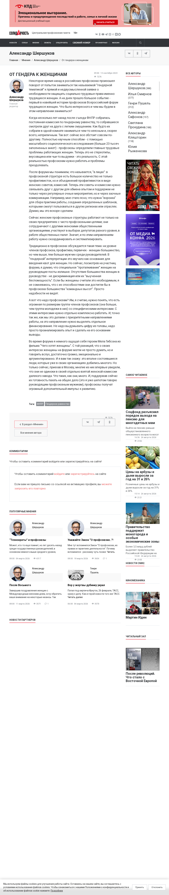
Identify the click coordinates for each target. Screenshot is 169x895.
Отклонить (157, 887)
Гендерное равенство (57, 404)
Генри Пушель (139, 103)
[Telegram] (146, 53)
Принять (139, 887)
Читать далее (75, 597)
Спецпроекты (62, 43)
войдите (59, 474)
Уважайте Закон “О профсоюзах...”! (90, 539)
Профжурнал (101, 43)
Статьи (25, 43)
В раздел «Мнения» (32, 424)
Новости (13, 43)
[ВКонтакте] (129, 53)
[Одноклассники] (137, 53)
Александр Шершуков (46, 60)
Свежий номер (81, 42)
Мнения (36, 43)
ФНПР (40, 404)
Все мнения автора (30, 432)
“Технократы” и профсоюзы (27, 539)
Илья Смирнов (140, 94)
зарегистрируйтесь (82, 474)
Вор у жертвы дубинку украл (86, 585)
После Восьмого (20, 585)
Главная (13, 60)
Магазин (115, 43)
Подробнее (57, 890)
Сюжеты (47, 43)
